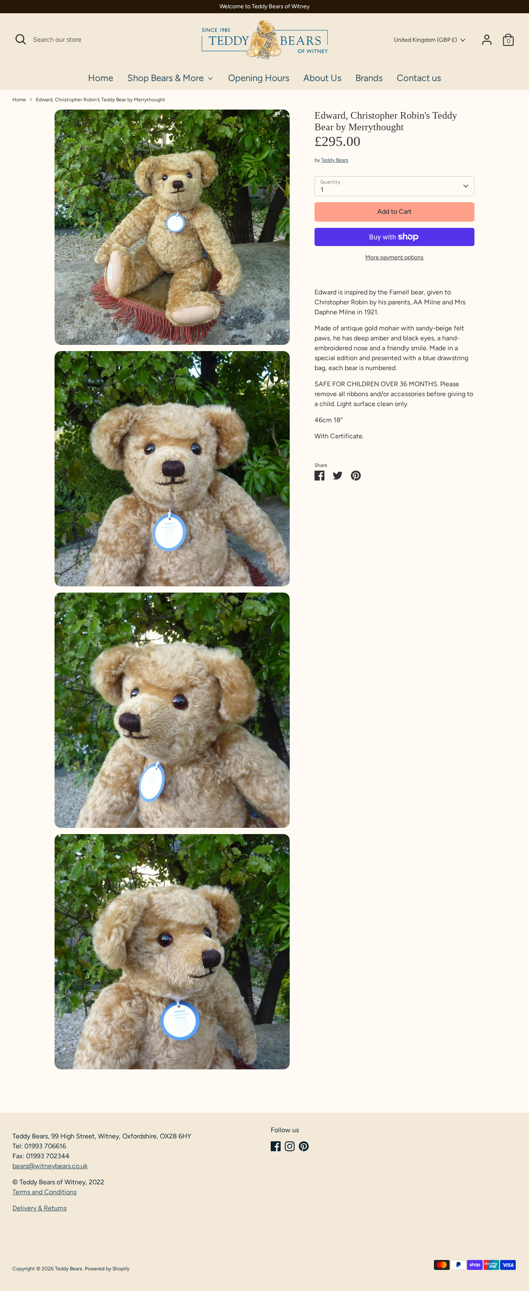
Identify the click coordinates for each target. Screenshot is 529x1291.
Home (100, 78)
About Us (322, 78)
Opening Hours (258, 78)
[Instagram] (290, 1146)
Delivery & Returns (39, 1208)
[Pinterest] (304, 1146)
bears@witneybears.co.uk (50, 1166)
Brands (369, 78)
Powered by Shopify (107, 1269)
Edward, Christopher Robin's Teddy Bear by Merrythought (100, 100)
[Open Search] (20, 39)
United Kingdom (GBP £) (425, 39)
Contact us (419, 78)
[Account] (487, 39)
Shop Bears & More (166, 78)
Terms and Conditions (44, 1192)
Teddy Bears (334, 160)
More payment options (394, 257)
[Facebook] (276, 1146)
